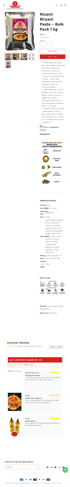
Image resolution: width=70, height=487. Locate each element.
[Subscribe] (37, 467)
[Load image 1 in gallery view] (8, 56)
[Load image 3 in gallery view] (23, 56)
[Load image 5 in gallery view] (8, 64)
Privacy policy (46, 483)
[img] (14, 365)
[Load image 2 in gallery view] (16, 56)
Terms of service (57, 483)
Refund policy (36, 483)
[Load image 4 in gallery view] (31, 56)
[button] (4, 5)
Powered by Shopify (24, 483)
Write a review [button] (56, 347)
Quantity (42, 40)
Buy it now (52, 56)
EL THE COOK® (14, 483)
